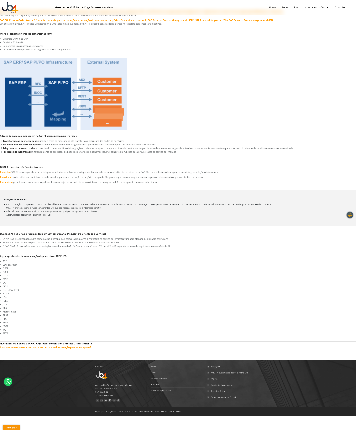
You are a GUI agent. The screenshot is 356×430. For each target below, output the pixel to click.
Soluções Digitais (218, 391)
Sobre (285, 7)
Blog (296, 7)
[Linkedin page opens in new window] (105, 400)
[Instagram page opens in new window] (110, 400)
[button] (8, 382)
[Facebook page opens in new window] (97, 400)
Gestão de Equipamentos (222, 385)
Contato (340, 7)
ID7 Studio (177, 411)
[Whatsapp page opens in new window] (118, 400)
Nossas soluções (315, 7)
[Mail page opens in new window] (114, 400)
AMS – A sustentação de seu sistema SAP (229, 372)
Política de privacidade (161, 390)
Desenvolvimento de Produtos (224, 397)
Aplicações (215, 366)
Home (272, 7)
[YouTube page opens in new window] (101, 400)
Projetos (214, 379)
